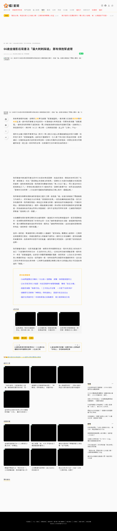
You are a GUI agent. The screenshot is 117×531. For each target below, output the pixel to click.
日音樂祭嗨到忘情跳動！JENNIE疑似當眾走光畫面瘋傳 (100, 388)
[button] (105, 6)
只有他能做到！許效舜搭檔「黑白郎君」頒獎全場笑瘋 (100, 445)
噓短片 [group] (78, 10)
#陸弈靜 (16, 309)
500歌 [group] (72, 10)
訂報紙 (75, 521)
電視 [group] (48, 10)
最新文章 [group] (7, 10)
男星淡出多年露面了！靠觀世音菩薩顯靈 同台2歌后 (100, 411)
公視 (37, 118)
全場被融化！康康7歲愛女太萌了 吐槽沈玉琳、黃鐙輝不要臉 (100, 417)
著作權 (55, 521)
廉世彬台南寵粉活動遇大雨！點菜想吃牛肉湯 (100, 457)
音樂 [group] (54, 10)
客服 (37, 521)
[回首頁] (14, 5)
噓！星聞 (6, 43)
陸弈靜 (75, 118)
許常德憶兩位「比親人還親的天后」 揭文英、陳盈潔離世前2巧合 (100, 428)
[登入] (109, 6)
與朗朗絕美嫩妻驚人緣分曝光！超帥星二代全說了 (100, 434)
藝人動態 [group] (36, 10)
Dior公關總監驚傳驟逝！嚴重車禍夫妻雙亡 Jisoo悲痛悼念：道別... (100, 394)
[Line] (6, 125)
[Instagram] (102, 6)
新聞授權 (43, 521)
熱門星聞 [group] (27, 10)
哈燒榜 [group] (94, 10)
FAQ (34, 521)
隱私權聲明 (61, 521)
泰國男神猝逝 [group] (17, 10)
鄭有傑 (24, 338)
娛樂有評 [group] (86, 10)
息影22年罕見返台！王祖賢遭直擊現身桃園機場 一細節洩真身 (100, 400)
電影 (11, 43)
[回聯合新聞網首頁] (6, 5)
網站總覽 (88, 521)
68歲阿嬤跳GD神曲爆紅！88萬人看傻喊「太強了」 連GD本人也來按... (100, 405)
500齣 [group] (65, 10)
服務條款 (50, 521)
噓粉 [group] (100, 10)
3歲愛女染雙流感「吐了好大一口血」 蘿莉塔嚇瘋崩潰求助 (100, 440)
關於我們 (81, 521)
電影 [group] (43, 10)
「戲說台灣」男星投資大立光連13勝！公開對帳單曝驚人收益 (100, 451)
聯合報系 (69, 521)
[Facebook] (6, 119)
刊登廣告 (28, 521)
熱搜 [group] (59, 10)
